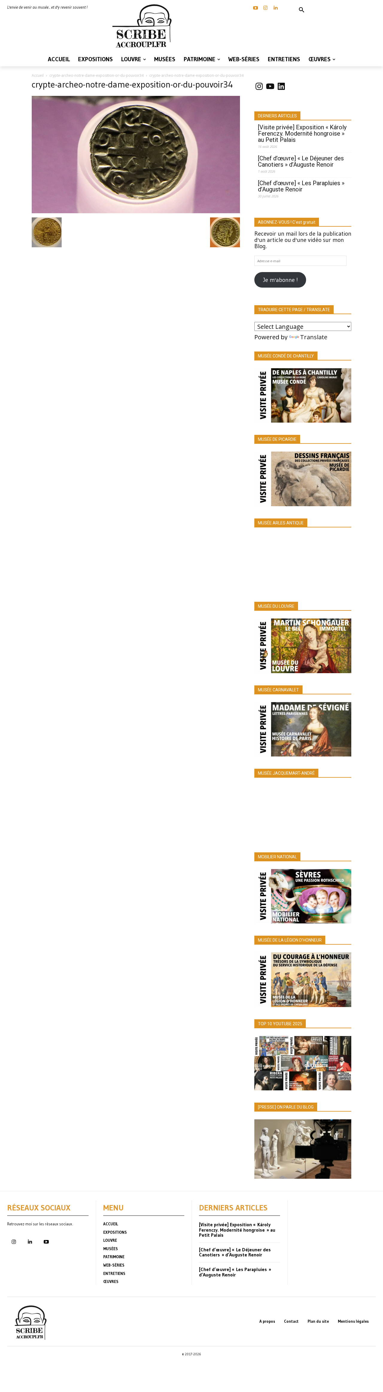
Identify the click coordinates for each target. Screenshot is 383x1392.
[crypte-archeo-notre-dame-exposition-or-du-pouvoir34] (136, 211)
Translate (313, 337)
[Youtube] (46, 1242)
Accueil (38, 75)
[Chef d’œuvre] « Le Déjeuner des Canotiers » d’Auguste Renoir (301, 161)
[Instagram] (265, 8)
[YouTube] (255, 8)
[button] (301, 10)
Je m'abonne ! (280, 279)
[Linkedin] (275, 8)
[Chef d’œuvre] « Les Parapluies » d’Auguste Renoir (301, 186)
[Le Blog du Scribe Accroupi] (143, 26)
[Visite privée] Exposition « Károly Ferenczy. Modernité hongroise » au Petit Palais (302, 133)
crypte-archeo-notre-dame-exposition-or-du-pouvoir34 (96, 75)
